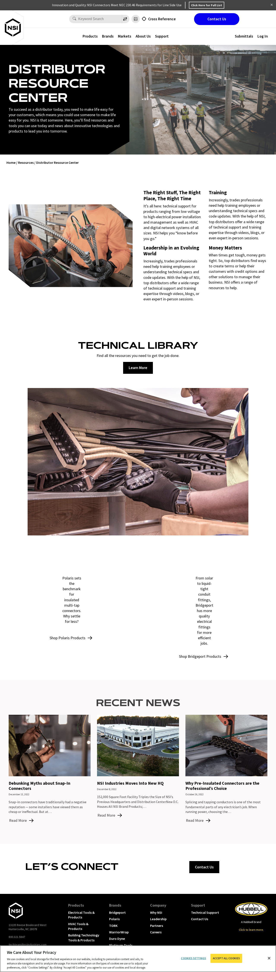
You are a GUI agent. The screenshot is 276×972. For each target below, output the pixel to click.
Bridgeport (117, 912)
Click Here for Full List (206, 5)
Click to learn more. (251, 930)
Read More (18, 820)
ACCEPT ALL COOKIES (226, 958)
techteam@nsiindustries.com (28, 945)
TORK (113, 925)
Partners (156, 925)
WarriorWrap (119, 932)
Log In (262, 36)
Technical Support (205, 912)
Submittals (244, 36)
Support (198, 905)
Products (90, 36)
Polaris (114, 919)
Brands (108, 36)
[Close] (269, 958)
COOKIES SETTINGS (193, 958)
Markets (124, 36)
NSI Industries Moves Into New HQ (130, 783)
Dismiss (271, 5)
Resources (26, 162)
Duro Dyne (117, 938)
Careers (156, 932)
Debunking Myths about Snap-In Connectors (39, 785)
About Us (143, 36)
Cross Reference (162, 18)
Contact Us (216, 18)
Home (11, 162)
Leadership (158, 919)
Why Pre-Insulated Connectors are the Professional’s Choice (222, 785)
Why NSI (156, 912)
